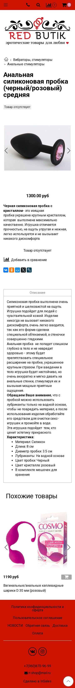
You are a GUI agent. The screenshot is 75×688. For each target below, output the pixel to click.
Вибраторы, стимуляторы (32, 60)
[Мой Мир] (17, 269)
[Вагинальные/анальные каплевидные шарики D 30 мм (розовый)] (37, 537)
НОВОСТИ (15, 626)
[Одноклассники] (11, 269)
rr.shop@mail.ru (40, 673)
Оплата (37, 633)
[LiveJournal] (29, 269)
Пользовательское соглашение (37, 618)
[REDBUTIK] (37, 30)
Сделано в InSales (37, 681)
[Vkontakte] (32, 651)
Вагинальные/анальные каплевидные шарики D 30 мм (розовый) (33, 588)
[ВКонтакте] (5, 269)
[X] (23, 269)
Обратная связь (38, 626)
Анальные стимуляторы (26, 64)
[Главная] (6, 60)
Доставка (60, 626)
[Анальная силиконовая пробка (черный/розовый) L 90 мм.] (37, 147)
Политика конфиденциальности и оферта (37, 608)
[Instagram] (42, 651)
